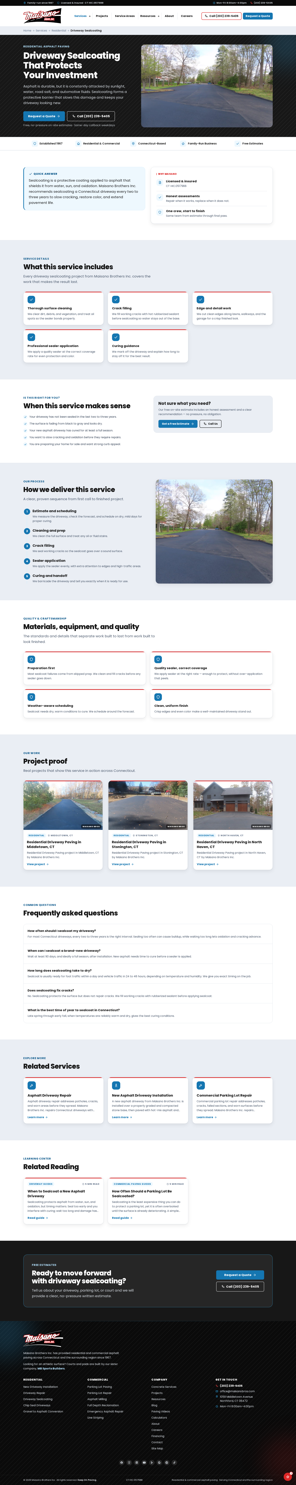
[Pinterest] (167, 1462)
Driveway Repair (34, 1393)
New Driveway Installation (40, 1387)
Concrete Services (163, 1387)
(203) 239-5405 (263, 2)
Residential (59, 31)
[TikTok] (174, 1462)
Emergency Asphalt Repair (105, 1411)
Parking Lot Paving (99, 1387)
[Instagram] (129, 1462)
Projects (102, 16)
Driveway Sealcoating (37, 1399)
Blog (154, 1405)
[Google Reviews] (159, 1462)
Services (80, 16)
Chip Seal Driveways (36, 1405)
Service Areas (125, 16)
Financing (157, 1436)
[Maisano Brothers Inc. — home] (43, 16)
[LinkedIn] (136, 1462)
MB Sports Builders (51, 1368)
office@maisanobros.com (237, 1391)
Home (27, 31)
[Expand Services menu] (89, 16)
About (169, 16)
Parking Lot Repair (99, 1393)
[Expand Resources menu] (158, 16)
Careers (187, 16)
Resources (147, 16)
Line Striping (95, 1418)
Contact (157, 1442)
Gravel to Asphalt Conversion (43, 1411)
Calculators (159, 1418)
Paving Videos (160, 1411)
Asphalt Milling (97, 1399)
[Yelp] (152, 1462)
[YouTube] (144, 1462)
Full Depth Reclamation (103, 1405)
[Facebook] (121, 1462)
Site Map (157, 1448)
